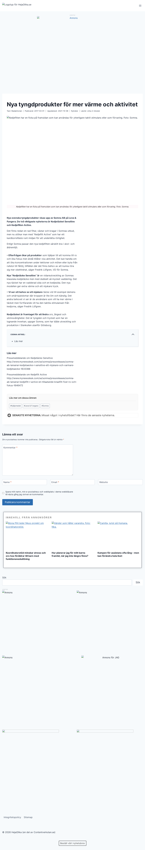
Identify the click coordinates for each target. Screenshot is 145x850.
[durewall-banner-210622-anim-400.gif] (35, 758)
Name (7, 482)
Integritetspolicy (12, 817)
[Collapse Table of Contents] (133, 334)
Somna (45, 406)
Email (55, 482)
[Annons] (72, 18)
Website (103, 482)
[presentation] (26, 535)
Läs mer (18, 341)
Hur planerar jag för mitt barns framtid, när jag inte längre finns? (70, 554)
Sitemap (28, 817)
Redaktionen (16, 111)
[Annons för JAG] (109, 657)
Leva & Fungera (31, 406)
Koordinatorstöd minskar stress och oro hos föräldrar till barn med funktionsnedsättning (26, 555)
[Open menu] (140, 5)
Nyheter (74, 111)
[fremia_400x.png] (110, 758)
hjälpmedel (15, 406)
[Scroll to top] (7, 839)
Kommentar (10, 447)
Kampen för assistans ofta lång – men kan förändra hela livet (118, 554)
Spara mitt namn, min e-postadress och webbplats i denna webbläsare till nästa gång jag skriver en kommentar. (39, 493)
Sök (4, 577)
